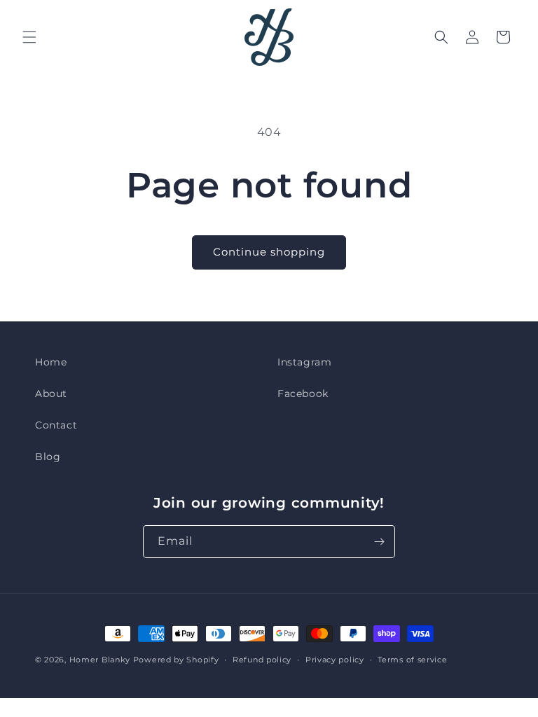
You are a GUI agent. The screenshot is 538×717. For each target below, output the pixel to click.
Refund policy (262, 659)
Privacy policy (334, 659)
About (51, 393)
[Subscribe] (379, 541)
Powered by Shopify (176, 659)
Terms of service (412, 659)
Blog (47, 456)
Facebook (303, 393)
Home (51, 362)
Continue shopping (269, 251)
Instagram (304, 362)
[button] (29, 37)
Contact (56, 425)
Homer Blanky (99, 659)
